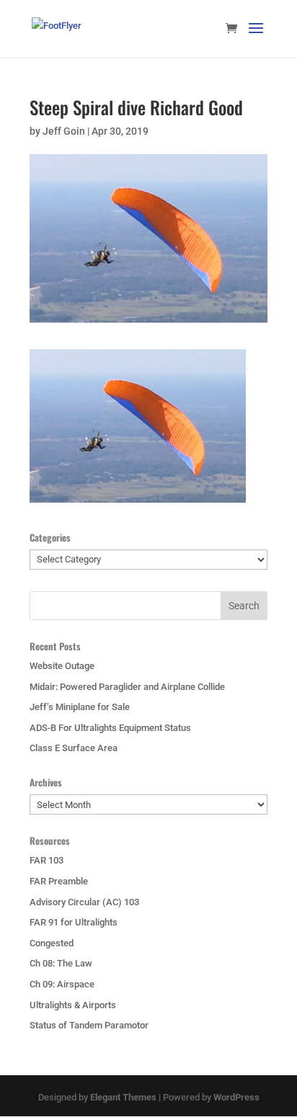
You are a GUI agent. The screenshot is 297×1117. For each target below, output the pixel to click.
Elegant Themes (123, 1097)
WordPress (236, 1097)
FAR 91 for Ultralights (74, 922)
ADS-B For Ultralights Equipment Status (110, 727)
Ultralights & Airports (73, 1005)
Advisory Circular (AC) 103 (84, 902)
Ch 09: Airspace (62, 984)
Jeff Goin (64, 131)
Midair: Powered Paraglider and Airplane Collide (127, 686)
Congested (52, 943)
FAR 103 (46, 860)
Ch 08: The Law (61, 963)
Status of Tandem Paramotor (89, 1025)
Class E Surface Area (74, 748)
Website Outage (62, 665)
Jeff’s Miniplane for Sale (80, 706)
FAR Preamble (59, 881)
